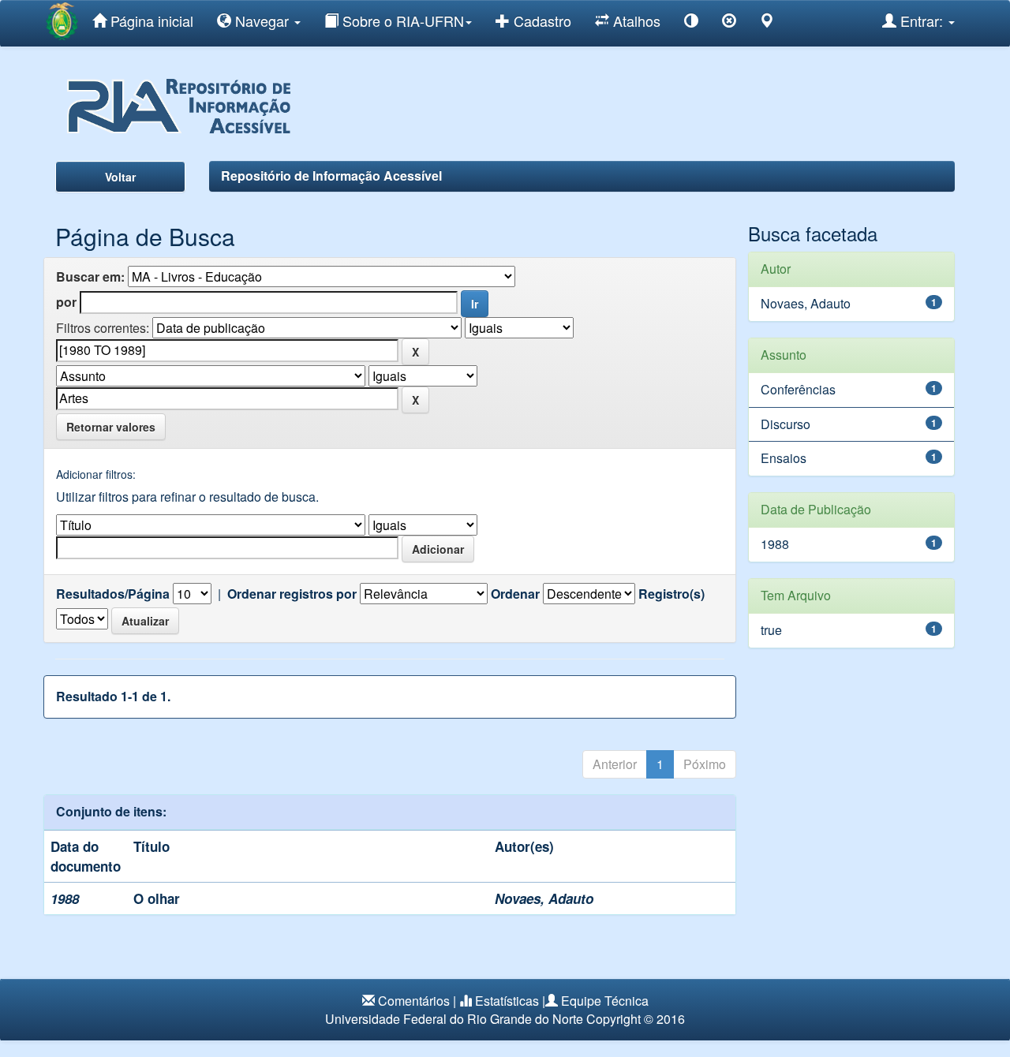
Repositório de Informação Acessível (331, 175)
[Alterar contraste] (691, 23)
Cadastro (540, 20)
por (66, 302)
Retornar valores (110, 427)
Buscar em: (90, 277)
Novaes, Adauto (544, 898)
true (771, 630)
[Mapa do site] (767, 23)
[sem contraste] (729, 23)
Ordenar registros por (292, 594)
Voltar (120, 177)
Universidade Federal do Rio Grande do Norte (454, 1019)
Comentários (414, 1001)
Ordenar (515, 594)
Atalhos (634, 20)
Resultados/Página (113, 594)
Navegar (262, 20)
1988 (775, 544)
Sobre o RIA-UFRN (401, 20)
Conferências (798, 389)
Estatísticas (507, 1001)
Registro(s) (671, 594)
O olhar (156, 898)
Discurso (785, 424)
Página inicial (150, 20)
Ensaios (783, 458)
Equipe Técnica (605, 1001)
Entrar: (921, 20)
